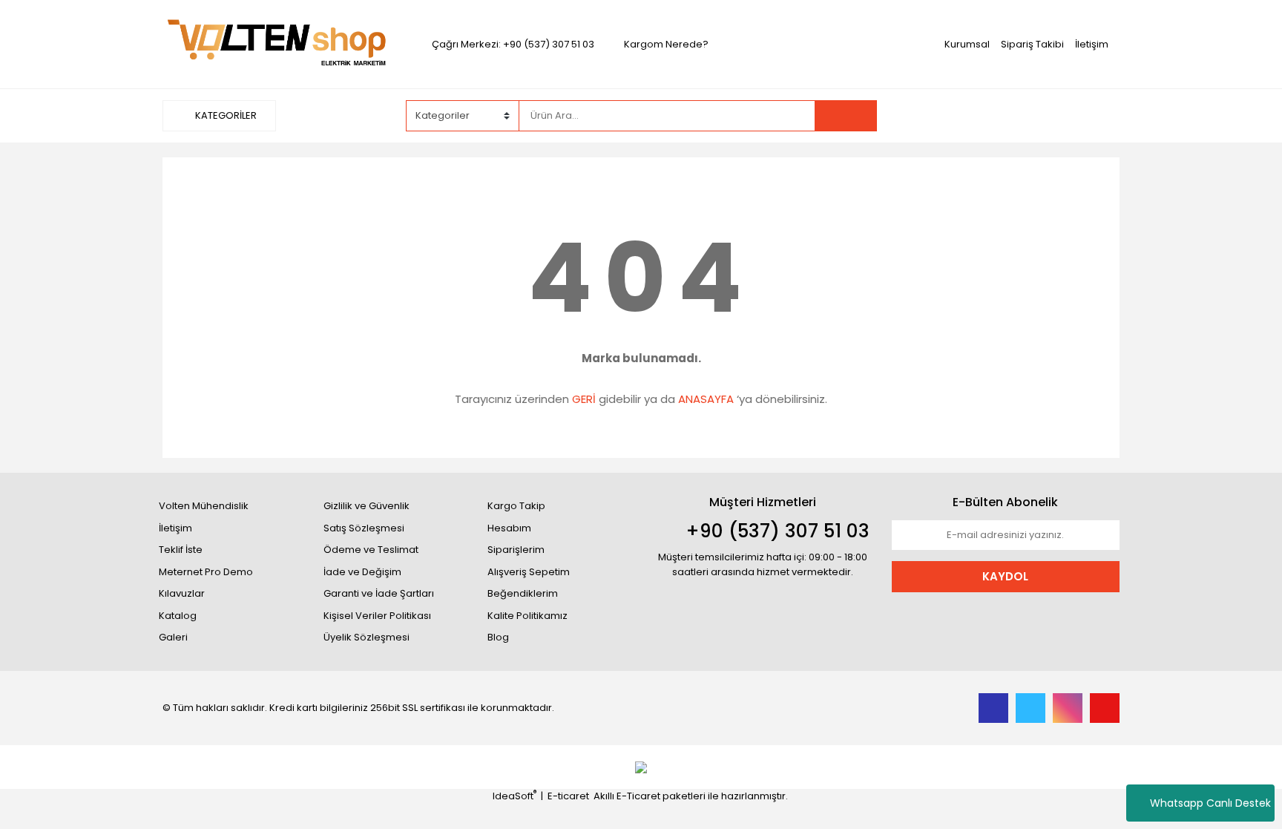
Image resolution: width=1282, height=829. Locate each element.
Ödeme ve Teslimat (370, 550)
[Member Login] (1008, 115)
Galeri (173, 637)
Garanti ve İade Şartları (378, 593)
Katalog (178, 616)
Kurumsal (967, 44)
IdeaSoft (514, 796)
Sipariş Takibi (1032, 44)
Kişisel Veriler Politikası (377, 616)
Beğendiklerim (522, 593)
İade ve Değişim (362, 572)
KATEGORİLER (225, 115)
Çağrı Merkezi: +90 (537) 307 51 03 (513, 44)
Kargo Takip (516, 506)
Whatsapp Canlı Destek (1210, 803)
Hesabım (509, 528)
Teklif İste (181, 550)
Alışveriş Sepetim (528, 572)
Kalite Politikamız (527, 616)
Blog (498, 637)
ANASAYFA (706, 399)
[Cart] (1097, 115)
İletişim (1091, 44)
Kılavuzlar (182, 593)
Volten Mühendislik (204, 506)
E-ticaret (568, 796)
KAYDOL (1005, 576)
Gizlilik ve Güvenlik (366, 506)
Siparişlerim (516, 550)
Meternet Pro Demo (206, 572)
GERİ (584, 399)
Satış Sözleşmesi (363, 528)
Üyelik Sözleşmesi (366, 637)
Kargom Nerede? (666, 44)
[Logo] (276, 43)
